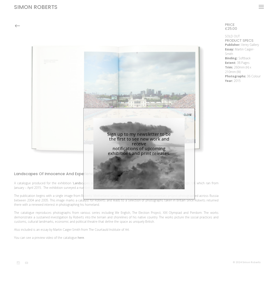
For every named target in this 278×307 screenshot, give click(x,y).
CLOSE (188, 115)
